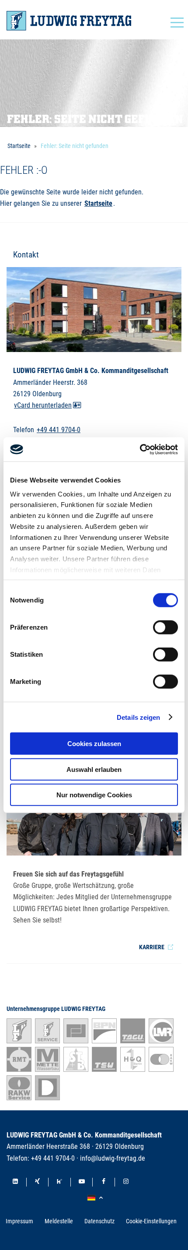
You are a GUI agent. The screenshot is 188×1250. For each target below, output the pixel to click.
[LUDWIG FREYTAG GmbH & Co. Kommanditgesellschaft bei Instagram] (125, 1182)
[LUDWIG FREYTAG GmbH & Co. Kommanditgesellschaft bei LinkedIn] (15, 1182)
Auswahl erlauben (94, 769)
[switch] (165, 627)
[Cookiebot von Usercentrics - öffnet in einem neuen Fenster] (139, 449)
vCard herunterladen (43, 405)
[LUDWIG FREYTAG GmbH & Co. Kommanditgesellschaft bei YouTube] (81, 1182)
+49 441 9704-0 (58, 430)
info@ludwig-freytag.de (112, 1158)
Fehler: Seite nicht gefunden (74, 145)
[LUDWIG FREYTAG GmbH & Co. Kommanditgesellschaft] (69, 21)
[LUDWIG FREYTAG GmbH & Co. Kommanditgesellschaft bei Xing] (37, 1182)
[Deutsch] (96, 1198)
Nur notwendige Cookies (94, 795)
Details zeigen (138, 717)
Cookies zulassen (94, 743)
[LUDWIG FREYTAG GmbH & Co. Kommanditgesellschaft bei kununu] (59, 1182)
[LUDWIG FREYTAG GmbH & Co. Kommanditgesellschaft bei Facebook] (103, 1182)
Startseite (19, 145)
